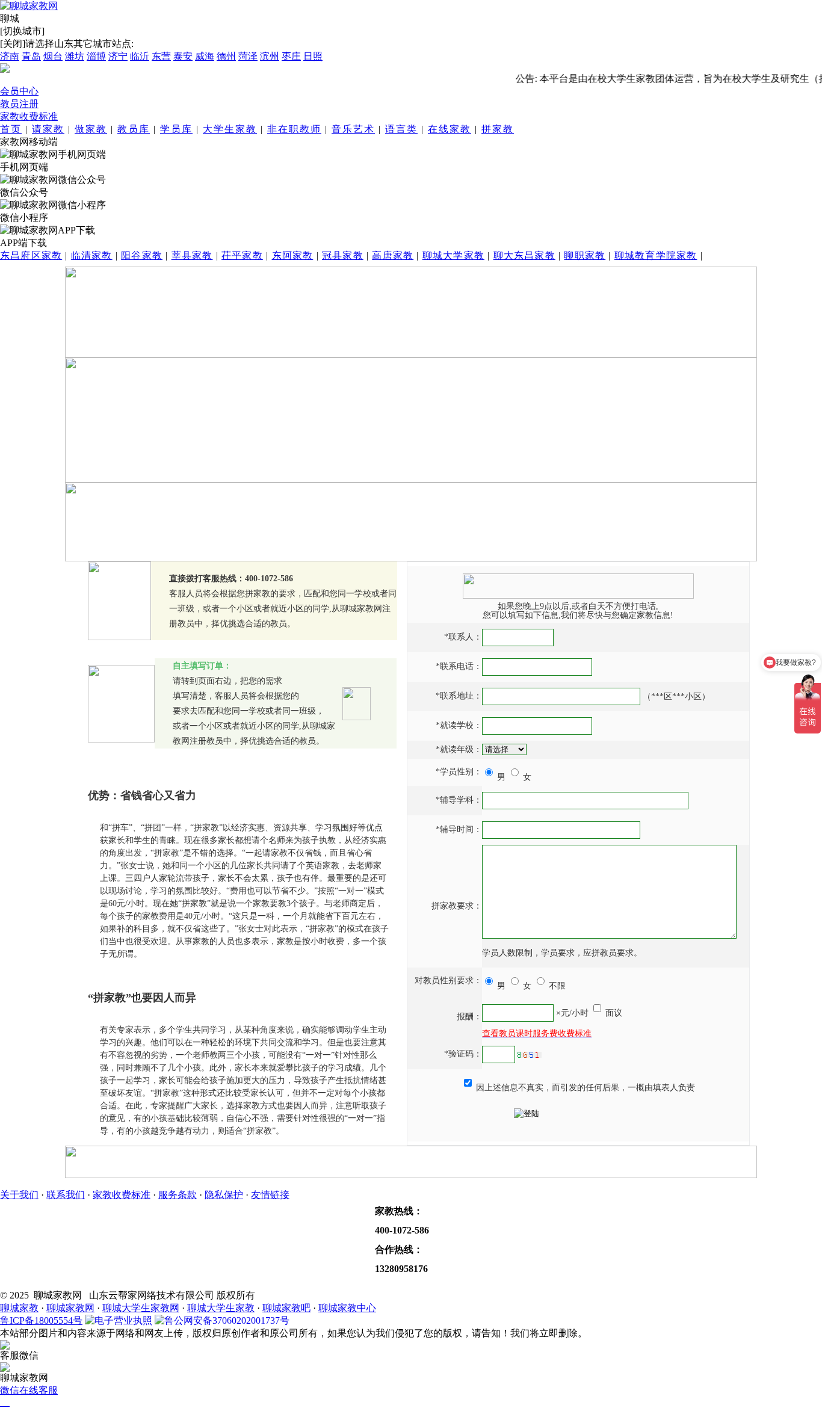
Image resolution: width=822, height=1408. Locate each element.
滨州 (269, 56)
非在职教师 (294, 129)
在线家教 (449, 129)
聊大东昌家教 (524, 255)
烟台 (53, 56)
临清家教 (92, 255)
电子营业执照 (123, 1320)
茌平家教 (242, 255)
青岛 (31, 56)
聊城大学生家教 (221, 1308)
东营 (161, 56)
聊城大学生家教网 (140, 1308)
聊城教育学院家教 (655, 255)
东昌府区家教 (31, 255)
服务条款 (177, 1195)
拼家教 (497, 129)
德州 (226, 56)
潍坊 (74, 56)
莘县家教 (192, 255)
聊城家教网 (70, 1308)
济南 (9, 56)
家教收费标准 (29, 116)
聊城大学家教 (453, 255)
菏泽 (248, 56)
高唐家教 (392, 255)
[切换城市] (22, 31)
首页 (11, 129)
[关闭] (12, 44)
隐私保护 (224, 1195)
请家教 (48, 129)
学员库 (176, 129)
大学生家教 (230, 129)
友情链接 (270, 1195)
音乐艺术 (353, 129)
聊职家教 (584, 255)
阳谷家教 (141, 255)
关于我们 (19, 1195)
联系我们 (65, 1195)
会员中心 (19, 91)
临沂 (139, 56)
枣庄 (291, 56)
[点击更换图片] (530, 1055)
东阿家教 (293, 255)
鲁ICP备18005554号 (41, 1320)
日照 (313, 56)
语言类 (401, 129)
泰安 (183, 56)
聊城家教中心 (347, 1308)
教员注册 (19, 104)
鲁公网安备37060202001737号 (226, 1320)
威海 (204, 56)
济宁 (118, 56)
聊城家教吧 (286, 1308)
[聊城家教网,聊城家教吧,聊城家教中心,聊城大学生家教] (29, 6)
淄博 (96, 56)
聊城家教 (19, 1308)
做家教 (91, 129)
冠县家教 (342, 255)
